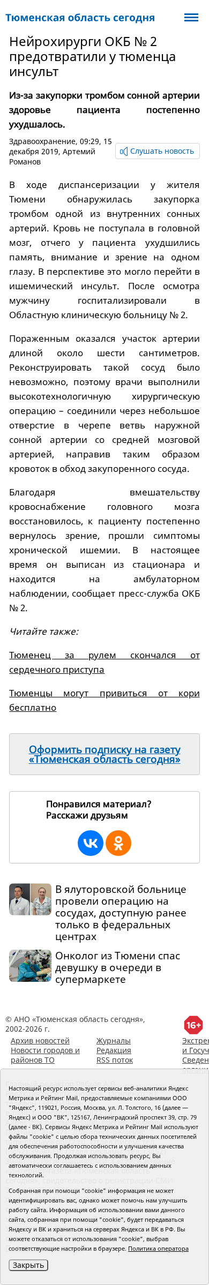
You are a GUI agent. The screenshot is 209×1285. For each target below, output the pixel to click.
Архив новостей (40, 1040)
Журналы (113, 1040)
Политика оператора (158, 1248)
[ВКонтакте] (90, 843)
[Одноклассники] (118, 843)
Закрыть (28, 1265)
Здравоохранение (42, 141)
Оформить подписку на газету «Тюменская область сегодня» (105, 754)
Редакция (113, 1050)
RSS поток (114, 1060)
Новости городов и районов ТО (45, 1055)
